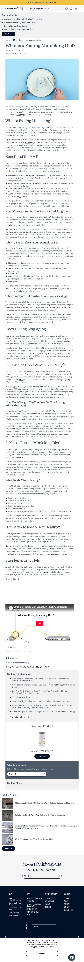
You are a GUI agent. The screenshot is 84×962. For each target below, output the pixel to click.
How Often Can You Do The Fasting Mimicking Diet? (28, 667)
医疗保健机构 (49, 901)
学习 (29, 894)
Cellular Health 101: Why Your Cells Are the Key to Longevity (40, 815)
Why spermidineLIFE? (34, 898)
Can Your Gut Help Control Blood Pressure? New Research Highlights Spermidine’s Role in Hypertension (39, 692)
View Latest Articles (17, 717)
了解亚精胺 (30, 901)
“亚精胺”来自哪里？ (33, 912)
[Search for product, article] (28, 8)
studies (33, 434)
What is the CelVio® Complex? (34, 905)
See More (8, 848)
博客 (13, 40)
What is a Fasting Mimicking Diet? (30, 40)
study (21, 379)
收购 (10, 894)
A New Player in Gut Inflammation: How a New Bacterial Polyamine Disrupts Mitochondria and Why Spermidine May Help (42, 706)
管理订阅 (67, 901)
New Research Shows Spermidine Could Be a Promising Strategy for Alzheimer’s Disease (43, 686)
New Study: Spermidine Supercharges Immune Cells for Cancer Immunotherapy (43, 711)
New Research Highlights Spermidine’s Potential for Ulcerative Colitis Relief (41, 701)
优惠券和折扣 (13, 915)
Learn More (42, 756)
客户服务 (67, 894)
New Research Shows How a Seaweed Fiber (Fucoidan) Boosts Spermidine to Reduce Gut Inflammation (42, 680)
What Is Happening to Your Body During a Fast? (34, 839)
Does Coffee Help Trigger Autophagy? (19, 29)
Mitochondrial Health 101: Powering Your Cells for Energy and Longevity (45, 803)
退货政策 (67, 904)
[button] (71, 957)
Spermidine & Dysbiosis (21, 697)
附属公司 (48, 907)
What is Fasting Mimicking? (18, 663)
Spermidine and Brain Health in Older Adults (22, 19)
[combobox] (45, 8)
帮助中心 (67, 898)
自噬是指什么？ (32, 909)
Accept (42, 953)
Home (7, 40)
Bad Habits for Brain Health (15, 26)
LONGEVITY (31, 651)
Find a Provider (14, 912)
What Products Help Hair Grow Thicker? (21, 23)
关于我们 (48, 898)
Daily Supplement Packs (15, 904)
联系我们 (67, 907)
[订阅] (44, 774)
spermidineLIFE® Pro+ (15, 909)
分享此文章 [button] (11, 647)
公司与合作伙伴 (51, 894)
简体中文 (36, 927)
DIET (25, 651)
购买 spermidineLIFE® (15, 899)
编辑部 (47, 904)
